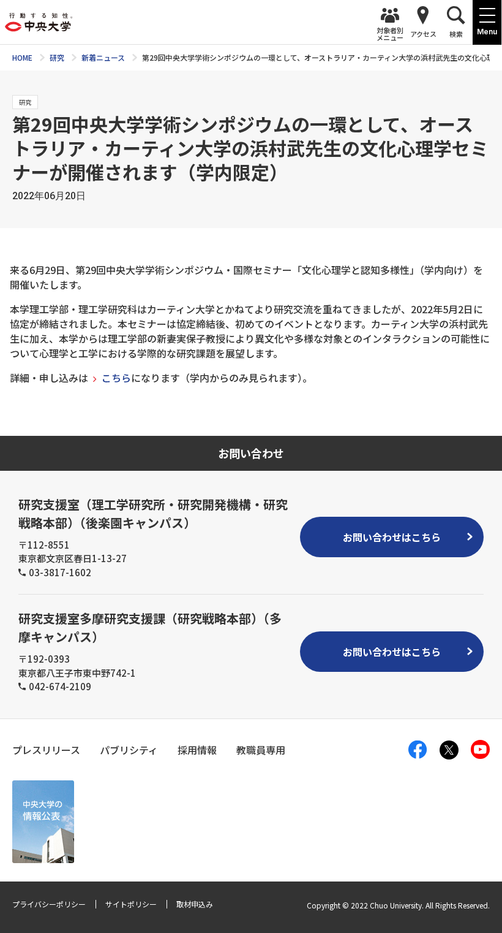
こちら (116, 377)
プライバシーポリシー (49, 904)
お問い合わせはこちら (392, 537)
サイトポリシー (131, 904)
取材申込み (194, 904)
